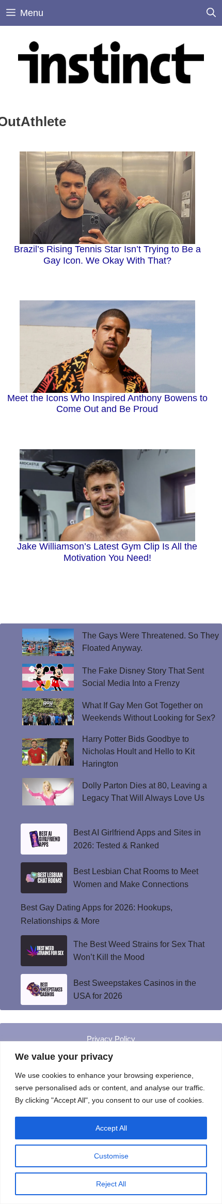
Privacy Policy (111, 1038)
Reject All (111, 1184)
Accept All (111, 1128)
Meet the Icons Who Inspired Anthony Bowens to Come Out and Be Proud (107, 404)
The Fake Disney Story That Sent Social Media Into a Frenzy (143, 677)
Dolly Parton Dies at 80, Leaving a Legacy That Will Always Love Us (144, 791)
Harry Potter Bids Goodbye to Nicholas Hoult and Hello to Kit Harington (138, 751)
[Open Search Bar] (211, 13)
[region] (111, 1122)
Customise (111, 1156)
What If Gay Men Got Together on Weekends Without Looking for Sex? (148, 711)
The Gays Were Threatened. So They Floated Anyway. (150, 641)
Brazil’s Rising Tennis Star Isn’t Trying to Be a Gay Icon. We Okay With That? (107, 255)
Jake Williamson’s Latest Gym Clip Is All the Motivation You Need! (107, 552)
